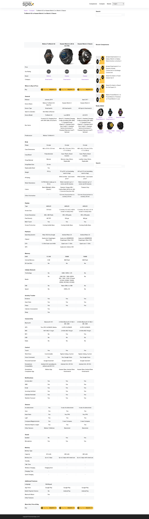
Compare (102, 4)
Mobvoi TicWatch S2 (48, 44)
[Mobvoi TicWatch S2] (49, 49)
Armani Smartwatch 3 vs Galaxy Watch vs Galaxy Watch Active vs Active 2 (113, 59)
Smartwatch (48, 79)
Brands (109, 4)
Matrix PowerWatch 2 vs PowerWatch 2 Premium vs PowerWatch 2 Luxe (113, 97)
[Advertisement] (59, 28)
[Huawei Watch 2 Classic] (85, 49)
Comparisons (93, 4)
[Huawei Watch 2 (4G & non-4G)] (67, 49)
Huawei (67, 76)
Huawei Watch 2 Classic (85, 44)
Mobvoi (49, 76)
